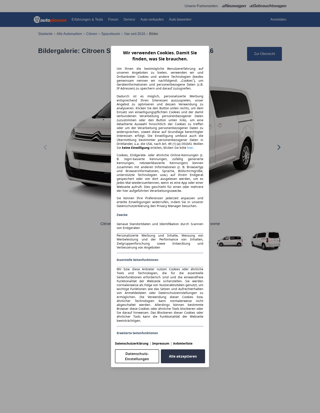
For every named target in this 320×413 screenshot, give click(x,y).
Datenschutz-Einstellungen (137, 356)
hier (190, 148)
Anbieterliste (182, 343)
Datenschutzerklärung (131, 343)
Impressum (160, 343)
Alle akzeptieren (183, 356)
